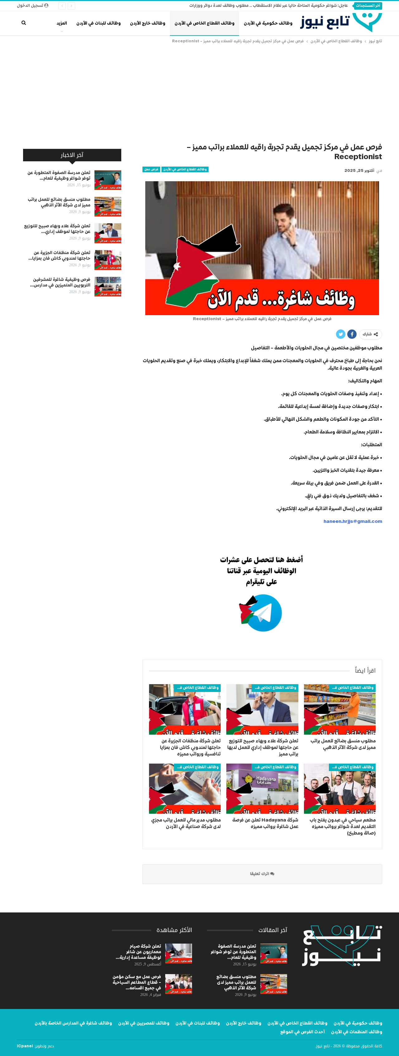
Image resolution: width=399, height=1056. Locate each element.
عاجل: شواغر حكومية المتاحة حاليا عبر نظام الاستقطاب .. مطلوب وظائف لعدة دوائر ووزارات (268, 6)
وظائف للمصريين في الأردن (143, 1023)
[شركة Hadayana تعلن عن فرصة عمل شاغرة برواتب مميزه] (262, 789)
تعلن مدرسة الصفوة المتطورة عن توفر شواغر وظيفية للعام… (233, 952)
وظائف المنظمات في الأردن (356, 1032)
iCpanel (25, 1046)
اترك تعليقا (260, 874)
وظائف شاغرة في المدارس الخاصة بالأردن (73, 1023)
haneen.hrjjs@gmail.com (353, 521)
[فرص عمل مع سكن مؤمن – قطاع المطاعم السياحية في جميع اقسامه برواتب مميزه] (178, 984)
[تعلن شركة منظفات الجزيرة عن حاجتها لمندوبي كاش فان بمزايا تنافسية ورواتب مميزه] (185, 709)
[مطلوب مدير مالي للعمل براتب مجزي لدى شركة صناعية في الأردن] (185, 789)
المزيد (61, 23)
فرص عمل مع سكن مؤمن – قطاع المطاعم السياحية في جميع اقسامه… (137, 982)
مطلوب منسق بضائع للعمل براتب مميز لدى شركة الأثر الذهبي (236, 982)
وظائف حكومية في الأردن (268, 23)
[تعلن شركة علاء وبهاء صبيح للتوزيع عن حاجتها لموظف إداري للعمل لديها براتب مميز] (262, 709)
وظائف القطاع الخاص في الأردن (204, 23)
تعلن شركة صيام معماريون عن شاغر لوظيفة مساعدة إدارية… (138, 952)
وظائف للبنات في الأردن (98, 23)
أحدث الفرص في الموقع (302, 1032)
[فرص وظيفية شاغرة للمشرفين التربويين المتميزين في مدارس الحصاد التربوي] (107, 287)
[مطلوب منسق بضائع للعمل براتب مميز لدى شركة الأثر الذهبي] (340, 709)
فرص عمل (151, 169)
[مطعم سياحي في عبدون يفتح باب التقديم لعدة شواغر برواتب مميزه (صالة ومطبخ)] (340, 789)
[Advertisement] (199, 91)
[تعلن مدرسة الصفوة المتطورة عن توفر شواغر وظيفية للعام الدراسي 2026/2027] (107, 180)
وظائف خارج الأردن (147, 23)
